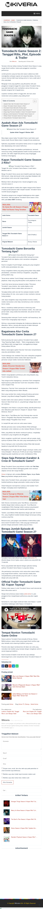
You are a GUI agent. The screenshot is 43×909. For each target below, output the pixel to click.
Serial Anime (34, 704)
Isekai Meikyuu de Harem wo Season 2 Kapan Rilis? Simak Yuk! (24, 695)
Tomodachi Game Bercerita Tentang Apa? (15, 108)
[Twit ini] (6, 666)
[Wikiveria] (22, 4)
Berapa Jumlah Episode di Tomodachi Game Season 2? (19, 114)
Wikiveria (6, 720)
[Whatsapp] (17, 666)
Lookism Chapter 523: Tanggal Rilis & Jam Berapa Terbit (10, 711)
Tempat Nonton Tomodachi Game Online (15, 118)
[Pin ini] (10, 666)
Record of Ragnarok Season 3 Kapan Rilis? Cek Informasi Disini (26, 686)
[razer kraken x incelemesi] (21, 908)
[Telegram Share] (13, 666)
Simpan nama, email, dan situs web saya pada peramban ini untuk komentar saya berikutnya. (20, 769)
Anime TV (21, 704)
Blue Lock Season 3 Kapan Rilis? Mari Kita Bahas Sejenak (25, 677)
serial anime (27, 594)
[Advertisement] (21, 873)
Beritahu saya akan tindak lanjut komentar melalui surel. (19, 774)
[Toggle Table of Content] (34, 101)
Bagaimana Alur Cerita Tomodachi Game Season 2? (18, 110)
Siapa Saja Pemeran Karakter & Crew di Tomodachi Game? (20, 112)
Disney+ (27, 704)
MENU (38, 13)
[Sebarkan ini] (3, 666)
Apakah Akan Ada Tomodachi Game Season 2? (17, 104)
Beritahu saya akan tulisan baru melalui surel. (16, 778)
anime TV (33, 558)
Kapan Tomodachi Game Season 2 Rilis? (15, 106)
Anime (3, 474)
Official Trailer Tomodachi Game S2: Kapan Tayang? (18, 116)
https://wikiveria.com (17, 720)
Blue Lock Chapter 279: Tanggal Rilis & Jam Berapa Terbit (32, 711)
